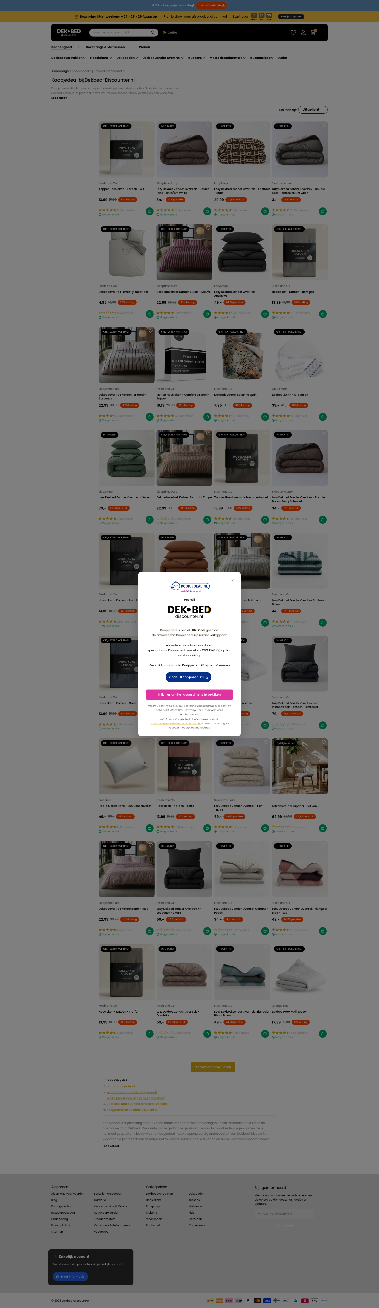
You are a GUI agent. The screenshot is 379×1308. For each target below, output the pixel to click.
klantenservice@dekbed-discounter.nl (176, 723)
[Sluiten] (232, 580)
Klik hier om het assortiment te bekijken (189, 694)
